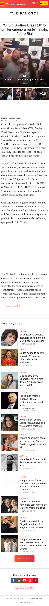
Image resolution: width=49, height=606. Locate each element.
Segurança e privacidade (24, 603)
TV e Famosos (24, 13)
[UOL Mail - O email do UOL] (33, 3)
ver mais (22, 559)
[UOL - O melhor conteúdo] (4, 4)
